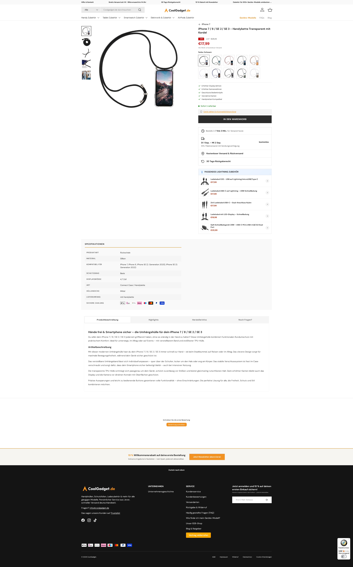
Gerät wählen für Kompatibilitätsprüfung (219, 112)
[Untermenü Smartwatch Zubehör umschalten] (146, 17)
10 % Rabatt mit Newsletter (207, 2)
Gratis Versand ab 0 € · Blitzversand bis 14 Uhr (127, 2)
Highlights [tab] (154, 320)
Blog (270, 17)
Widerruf (235, 557)
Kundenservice (193, 491)
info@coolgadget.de (99, 508)
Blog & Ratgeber (193, 528)
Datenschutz (247, 557)
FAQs (261, 17)
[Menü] (348, 539)
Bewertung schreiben (176, 424)
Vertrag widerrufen (198, 535)
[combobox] (113, 10)
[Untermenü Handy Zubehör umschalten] (98, 17)
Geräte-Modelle (248, 17)
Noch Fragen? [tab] (245, 320)
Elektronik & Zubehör (161, 17)
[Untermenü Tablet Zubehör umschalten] (119, 17)
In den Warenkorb (235, 119)
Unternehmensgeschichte (161, 491)
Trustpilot (115, 513)
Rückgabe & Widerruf (196, 507)
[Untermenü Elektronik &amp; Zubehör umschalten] (173, 17)
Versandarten (192, 502)
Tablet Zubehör (110, 17)
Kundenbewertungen (196, 496)
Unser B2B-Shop (194, 523)
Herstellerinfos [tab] (199, 320)
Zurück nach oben (176, 470)
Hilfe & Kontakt (87, 2)
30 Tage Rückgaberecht (170, 2)
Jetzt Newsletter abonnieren (207, 457)
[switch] (344, 556)
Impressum (224, 557)
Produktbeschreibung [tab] (107, 320)
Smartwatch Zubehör (134, 17)
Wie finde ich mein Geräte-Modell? (203, 518)
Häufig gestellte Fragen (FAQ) (200, 512)
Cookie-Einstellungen (264, 557)
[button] (270, 10)
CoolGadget (91, 557)
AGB (213, 557)
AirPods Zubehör (186, 17)
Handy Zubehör (88, 17)
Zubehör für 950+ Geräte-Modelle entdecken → (252, 2)
